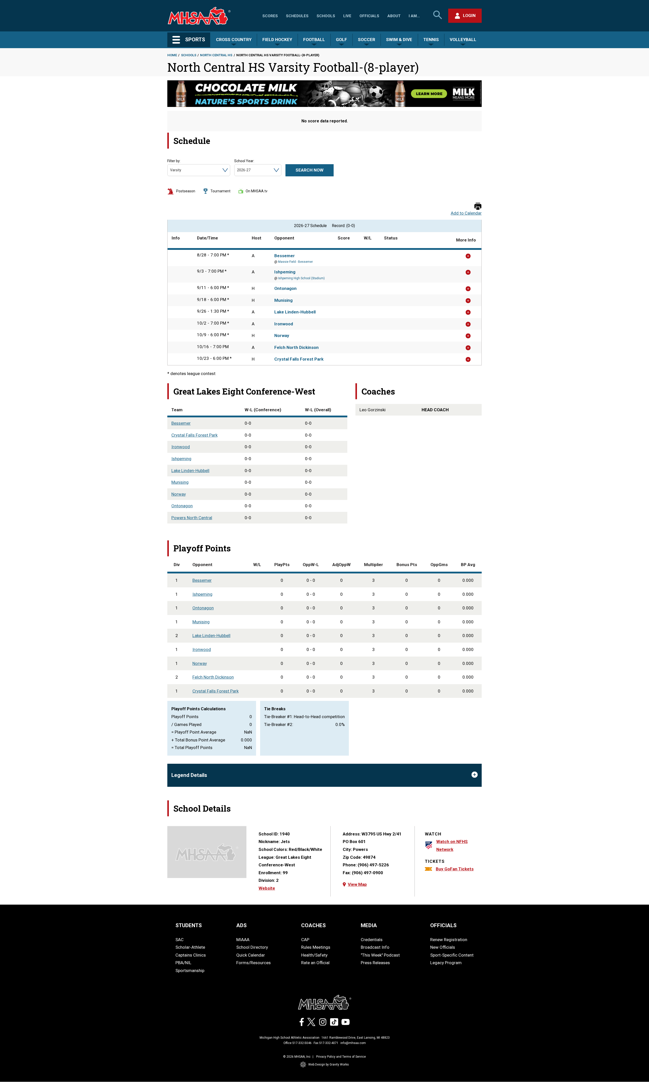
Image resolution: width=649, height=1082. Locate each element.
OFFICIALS (443, 925)
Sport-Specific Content (452, 955)
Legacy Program (446, 962)
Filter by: (174, 161)
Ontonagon (285, 288)
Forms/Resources (253, 962)
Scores (270, 16)
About (394, 16)
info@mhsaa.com (353, 1043)
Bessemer (284, 255)
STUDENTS (188, 925)
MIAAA (242, 939)
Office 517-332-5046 (297, 1043)
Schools (326, 16)
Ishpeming (284, 271)
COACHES (313, 925)
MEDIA (369, 925)
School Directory (252, 947)
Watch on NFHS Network (452, 845)
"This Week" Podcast (380, 955)
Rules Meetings (315, 947)
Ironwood (283, 323)
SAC (179, 939)
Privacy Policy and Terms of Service (341, 1056)
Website (267, 888)
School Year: (244, 161)
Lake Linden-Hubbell (295, 311)
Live (347, 16)
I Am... (414, 16)
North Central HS (216, 55)
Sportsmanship (189, 970)
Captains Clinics (190, 955)
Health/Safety (314, 955)
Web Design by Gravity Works (328, 1064)
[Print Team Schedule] (478, 206)
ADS (241, 925)
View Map (357, 884)
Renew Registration (448, 939)
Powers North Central (191, 517)
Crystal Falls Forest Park (298, 359)
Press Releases (375, 962)
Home (172, 55)
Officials (369, 16)
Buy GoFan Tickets (455, 868)
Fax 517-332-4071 (326, 1043)
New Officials (442, 947)
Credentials (372, 939)
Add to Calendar (466, 213)
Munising (283, 300)
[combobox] (170, 170)
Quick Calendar (250, 955)
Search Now (309, 170)
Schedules (297, 16)
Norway (281, 335)
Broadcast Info (375, 947)
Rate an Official (315, 962)
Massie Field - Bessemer (295, 262)
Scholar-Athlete (190, 947)
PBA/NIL (183, 962)
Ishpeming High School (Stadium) (301, 278)
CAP (305, 939)
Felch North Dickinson (296, 347)
